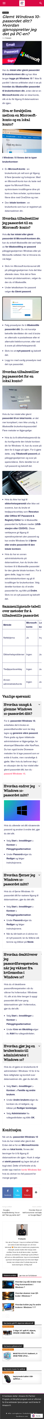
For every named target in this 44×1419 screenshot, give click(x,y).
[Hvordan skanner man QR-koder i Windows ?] (8, 1296)
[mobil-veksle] (4, 3)
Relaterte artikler (10, 1276)
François (8, 38)
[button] (40, 3)
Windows (5, 12)
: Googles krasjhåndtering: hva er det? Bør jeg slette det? (11, 1212)
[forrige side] (3, 1316)
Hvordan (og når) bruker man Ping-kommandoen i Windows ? (28, 1284)
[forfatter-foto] (22, 1235)
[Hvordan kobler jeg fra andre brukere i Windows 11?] (8, 1307)
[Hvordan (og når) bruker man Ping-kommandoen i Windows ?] (8, 1284)
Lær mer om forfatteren (28, 1276)
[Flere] (36, 1192)
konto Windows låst (31, 1169)
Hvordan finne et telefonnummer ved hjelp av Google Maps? (32, 1212)
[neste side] (7, 1316)
